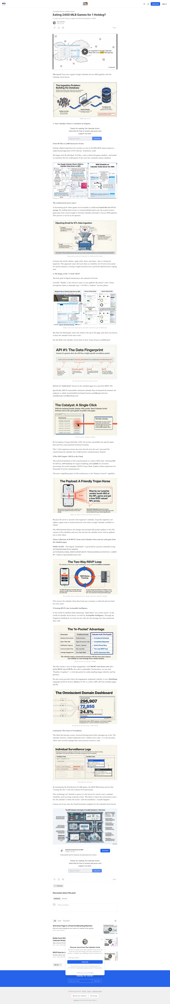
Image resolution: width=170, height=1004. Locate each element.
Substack (76, 1000)
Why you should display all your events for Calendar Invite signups (73, 928)
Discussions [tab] (66, 921)
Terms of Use (93, 966)
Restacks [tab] (64, 898)
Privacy (84, 991)
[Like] (54, 27)
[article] (85, 929)
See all (56, 965)
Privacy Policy (98, 968)
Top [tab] (55, 921)
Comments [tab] (57, 898)
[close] (102, 939)
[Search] (144, 4)
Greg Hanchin (61, 21)
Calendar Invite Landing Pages (63, 11)
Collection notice (97, 991)
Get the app (93, 996)
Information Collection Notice (84, 968)
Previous (59, 886)
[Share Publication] (148, 4)
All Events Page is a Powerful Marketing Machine (72, 926)
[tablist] (60, 898)
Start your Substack (80, 996)
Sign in (164, 4)
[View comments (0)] (59, 27)
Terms (89, 991)
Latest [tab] (59, 921)
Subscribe (155, 4)
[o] (85, 51)
